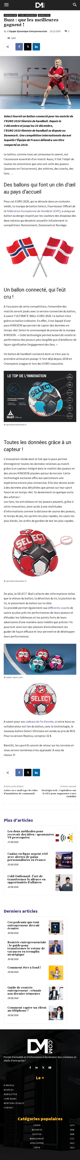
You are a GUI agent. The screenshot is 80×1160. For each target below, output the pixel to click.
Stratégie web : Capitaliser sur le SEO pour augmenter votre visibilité (58, 793)
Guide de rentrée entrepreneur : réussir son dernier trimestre (24, 991)
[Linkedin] (36, 46)
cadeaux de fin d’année (39, 721)
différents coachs (59, 608)
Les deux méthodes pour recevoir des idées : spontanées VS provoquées (30, 834)
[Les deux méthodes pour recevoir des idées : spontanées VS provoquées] (64, 837)
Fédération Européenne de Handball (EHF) (33, 211)
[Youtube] (49, 1067)
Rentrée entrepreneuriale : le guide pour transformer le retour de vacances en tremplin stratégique (26, 948)
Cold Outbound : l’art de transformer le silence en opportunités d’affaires (26, 879)
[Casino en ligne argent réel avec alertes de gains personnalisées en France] (64, 860)
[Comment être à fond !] (56, 973)
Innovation (10, 15)
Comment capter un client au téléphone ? (26, 1009)
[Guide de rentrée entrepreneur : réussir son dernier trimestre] (56, 993)
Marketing (44, 15)
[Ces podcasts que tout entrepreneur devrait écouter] (56, 927)
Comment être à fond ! (24, 967)
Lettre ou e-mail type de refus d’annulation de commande (21, 792)
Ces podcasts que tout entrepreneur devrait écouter (23, 925)
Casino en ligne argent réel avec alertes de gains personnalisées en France (27, 857)
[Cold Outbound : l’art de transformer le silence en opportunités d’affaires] (64, 882)
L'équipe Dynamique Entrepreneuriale (27, 31)
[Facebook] (19, 46)
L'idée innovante (27, 15)
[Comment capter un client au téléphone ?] (56, 1013)
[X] (27, 46)
